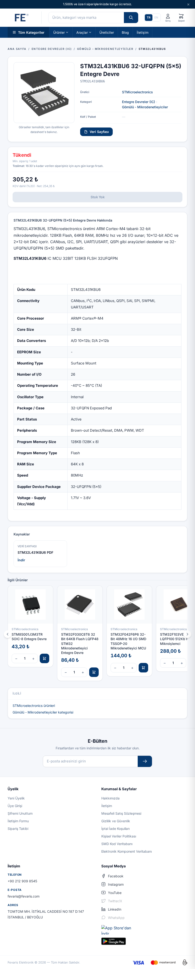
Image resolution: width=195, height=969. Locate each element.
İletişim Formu (18, 821)
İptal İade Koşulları (115, 829)
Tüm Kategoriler (31, 32)
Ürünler (59, 32)
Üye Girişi (15, 806)
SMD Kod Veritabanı (116, 844)
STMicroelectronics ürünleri (34, 706)
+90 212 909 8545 (22, 881)
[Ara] (131, 17)
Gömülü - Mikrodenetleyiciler (145, 107)
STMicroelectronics (137, 92)
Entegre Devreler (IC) (138, 102)
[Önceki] (7, 634)
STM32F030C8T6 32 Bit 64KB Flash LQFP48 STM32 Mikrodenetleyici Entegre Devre (79, 643)
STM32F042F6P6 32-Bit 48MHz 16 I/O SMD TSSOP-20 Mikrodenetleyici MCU (128, 641)
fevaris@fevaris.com (23, 896)
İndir (21, 560)
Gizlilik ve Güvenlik (115, 821)
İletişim (142, 32)
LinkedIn (114, 909)
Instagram (116, 884)
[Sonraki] (187, 634)
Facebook (115, 876)
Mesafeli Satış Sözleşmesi (121, 813)
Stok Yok (98, 197)
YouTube (115, 893)
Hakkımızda (110, 798)
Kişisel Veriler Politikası (118, 836)
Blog (125, 32)
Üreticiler (106, 32)
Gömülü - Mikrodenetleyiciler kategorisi (43, 712)
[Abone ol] (145, 761)
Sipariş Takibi (18, 829)
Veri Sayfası (99, 132)
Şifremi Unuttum (20, 813)
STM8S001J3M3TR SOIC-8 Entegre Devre (29, 636)
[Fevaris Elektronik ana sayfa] (21, 17)
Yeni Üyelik (16, 798)
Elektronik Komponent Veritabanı (126, 851)
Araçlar (82, 32)
